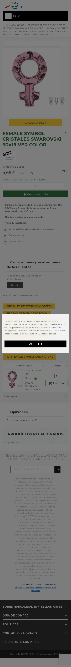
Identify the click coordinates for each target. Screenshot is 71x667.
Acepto (35, 344)
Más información (29, 333)
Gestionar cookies (47, 333)
